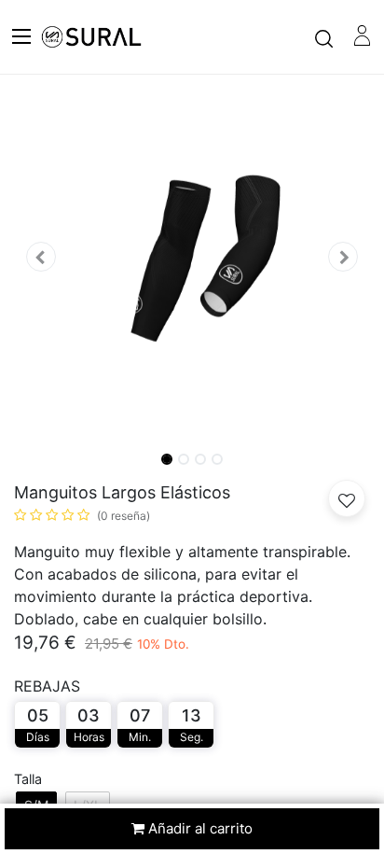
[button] (40, 257)
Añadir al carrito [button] (198, 828)
